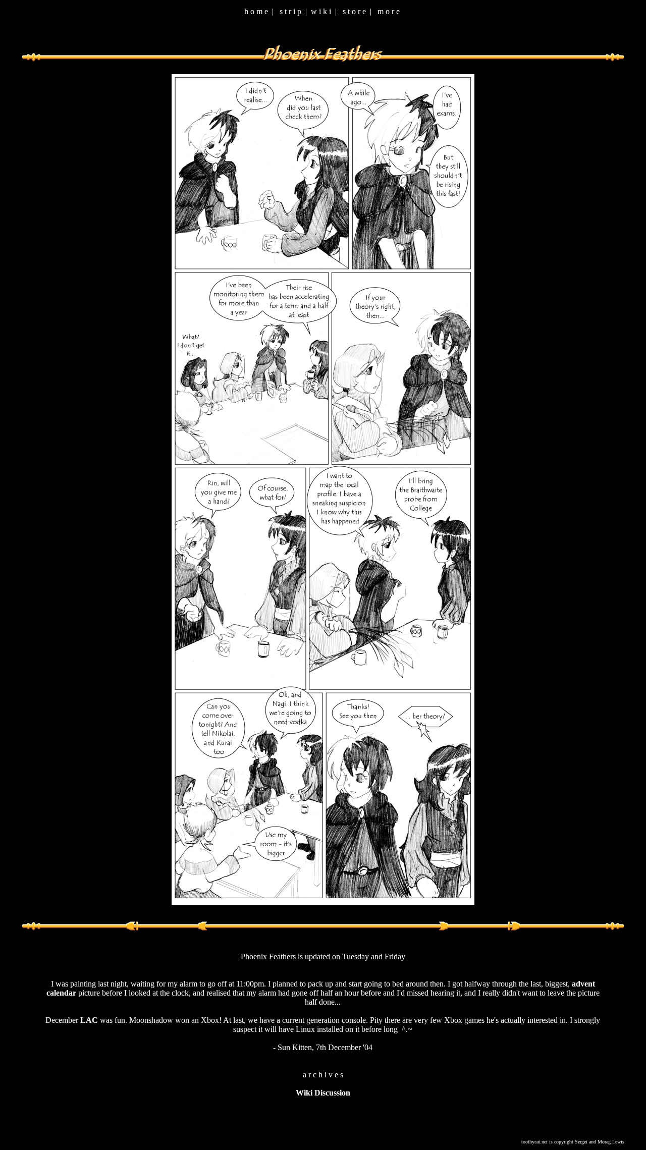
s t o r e (354, 11)
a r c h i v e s (323, 1074)
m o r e (389, 11)
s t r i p (290, 11)
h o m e (256, 11)
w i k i (321, 11)
